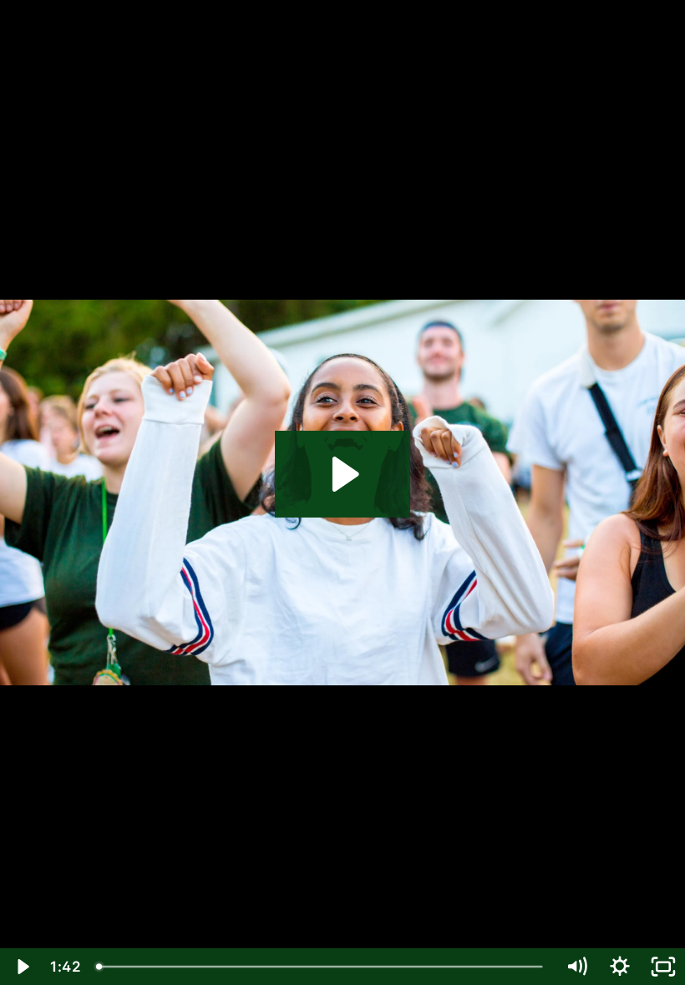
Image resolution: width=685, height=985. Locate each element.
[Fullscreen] (663, 966)
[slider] (321, 966)
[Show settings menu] (620, 966)
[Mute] (576, 966)
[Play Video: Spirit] (343, 474)
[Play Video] (21, 966)
